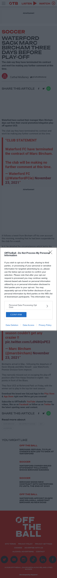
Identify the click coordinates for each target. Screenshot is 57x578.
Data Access (28, 325)
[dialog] (28, 289)
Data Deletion (12, 325)
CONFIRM (16, 314)
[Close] (51, 253)
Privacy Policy (45, 325)
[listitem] (28, 306)
